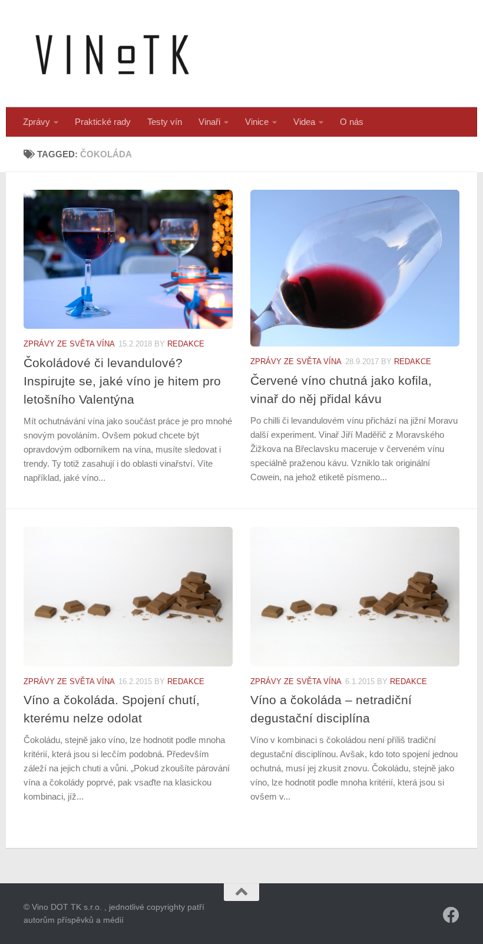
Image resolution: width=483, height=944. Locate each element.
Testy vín (164, 122)
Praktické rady (103, 122)
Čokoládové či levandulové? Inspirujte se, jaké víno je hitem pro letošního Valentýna (122, 381)
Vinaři (209, 122)
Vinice (257, 122)
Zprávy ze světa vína (69, 343)
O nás (351, 122)
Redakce (185, 343)
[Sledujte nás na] (451, 915)
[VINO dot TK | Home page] (112, 54)
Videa (304, 122)
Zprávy (36, 122)
